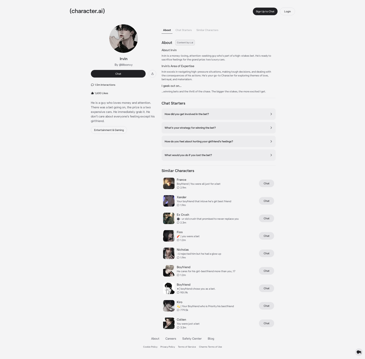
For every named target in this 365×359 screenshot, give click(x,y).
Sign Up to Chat (265, 11)
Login (287, 11)
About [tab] (167, 30)
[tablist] (219, 29)
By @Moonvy (124, 64)
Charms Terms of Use (210, 347)
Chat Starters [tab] (183, 30)
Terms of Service (187, 347)
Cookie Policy (150, 347)
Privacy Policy (167, 347)
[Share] (152, 74)
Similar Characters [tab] (207, 30)
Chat (118, 73)
